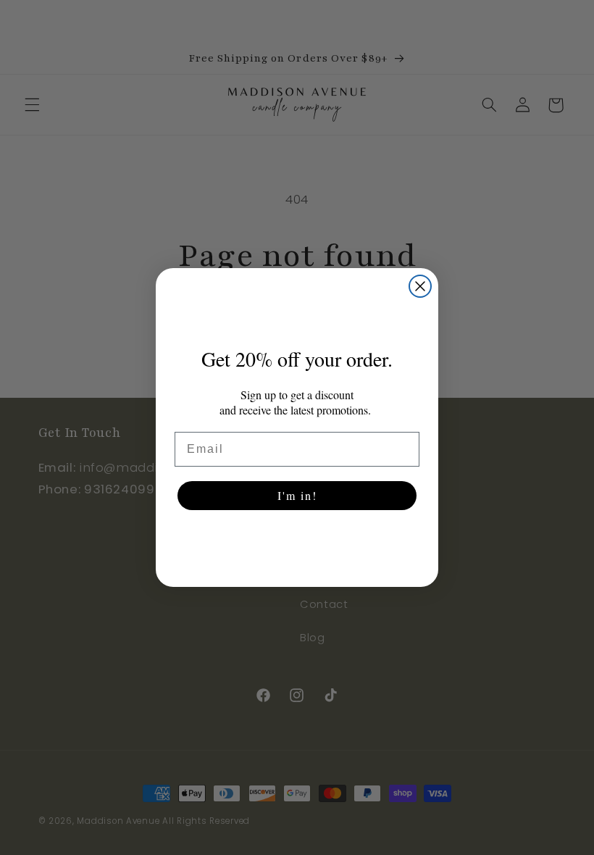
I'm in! (297, 495)
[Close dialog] (420, 286)
